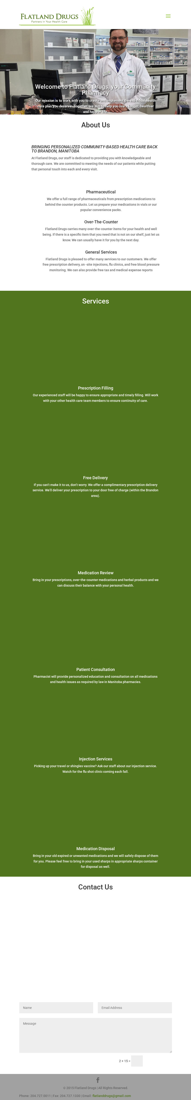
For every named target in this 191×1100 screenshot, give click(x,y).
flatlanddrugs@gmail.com (111, 1096)
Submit (159, 1061)
